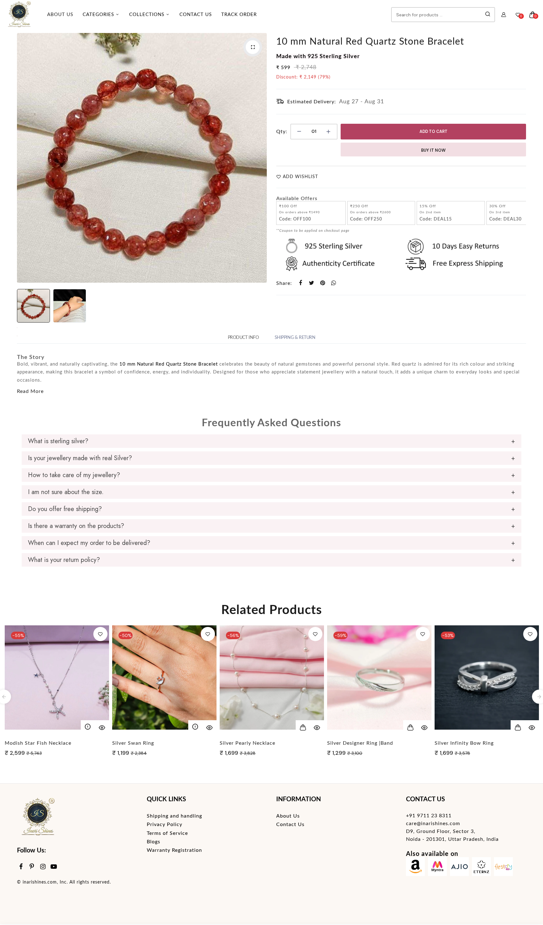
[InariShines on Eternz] (481, 868)
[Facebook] (21, 867)
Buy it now (433, 150)
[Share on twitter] (311, 283)
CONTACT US (195, 14)
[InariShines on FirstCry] (503, 868)
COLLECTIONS (147, 14)
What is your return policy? (64, 559)
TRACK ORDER (239, 14)
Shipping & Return (295, 337)
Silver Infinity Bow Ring (356, 743)
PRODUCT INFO (243, 337)
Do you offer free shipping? (65, 509)
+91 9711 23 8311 (429, 815)
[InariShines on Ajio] (459, 868)
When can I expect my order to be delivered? (89, 542)
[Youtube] (54, 867)
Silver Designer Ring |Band (253, 743)
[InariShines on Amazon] (415, 868)
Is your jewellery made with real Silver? (80, 458)
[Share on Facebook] (300, 283)
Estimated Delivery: (311, 101)
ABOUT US (60, 14)
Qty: (281, 131)
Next (260, 158)
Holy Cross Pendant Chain (467, 743)
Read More (30, 391)
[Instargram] (43, 867)
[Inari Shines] (19, 15)
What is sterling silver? (58, 441)
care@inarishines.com (433, 823)
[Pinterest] (32, 867)
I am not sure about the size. (66, 492)
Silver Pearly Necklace (140, 743)
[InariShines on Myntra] (437, 868)
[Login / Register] (503, 14)
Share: (284, 283)
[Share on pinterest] (322, 283)
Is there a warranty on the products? (76, 526)
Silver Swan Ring (26, 743)
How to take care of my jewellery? (74, 475)
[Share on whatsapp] (333, 283)
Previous (23, 158)
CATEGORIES (99, 14)
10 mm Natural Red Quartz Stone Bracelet (370, 41)
